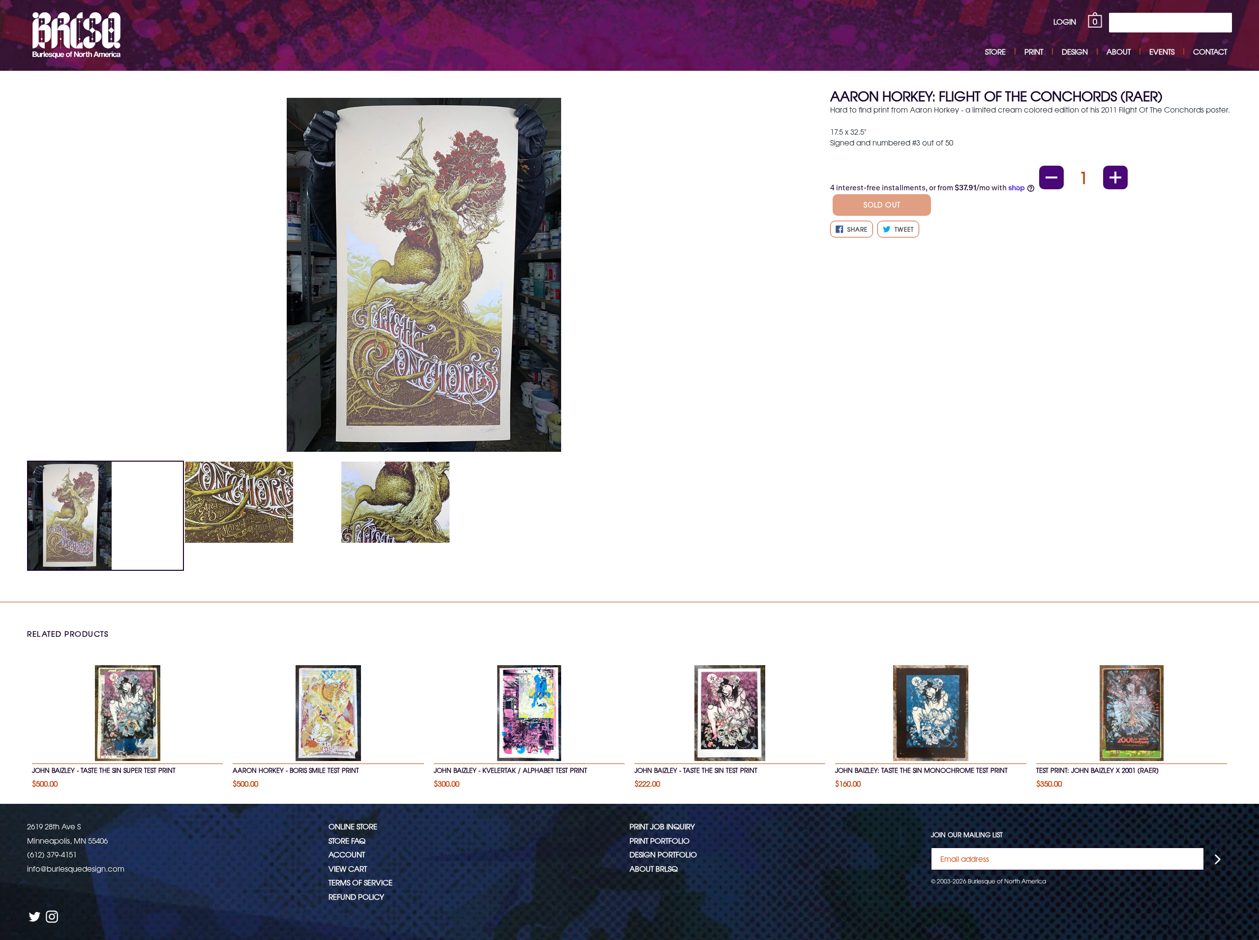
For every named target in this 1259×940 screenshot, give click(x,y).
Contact (1210, 51)
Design (1075, 51)
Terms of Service (360, 882)
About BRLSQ (654, 868)
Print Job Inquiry (662, 826)
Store (995, 51)
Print (1033, 51)
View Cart (348, 868)
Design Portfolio (663, 854)
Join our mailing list (967, 835)
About (1119, 51)
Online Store (353, 826)
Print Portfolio (659, 840)
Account (347, 854)
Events (1161, 51)
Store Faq (347, 840)
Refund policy (356, 896)
